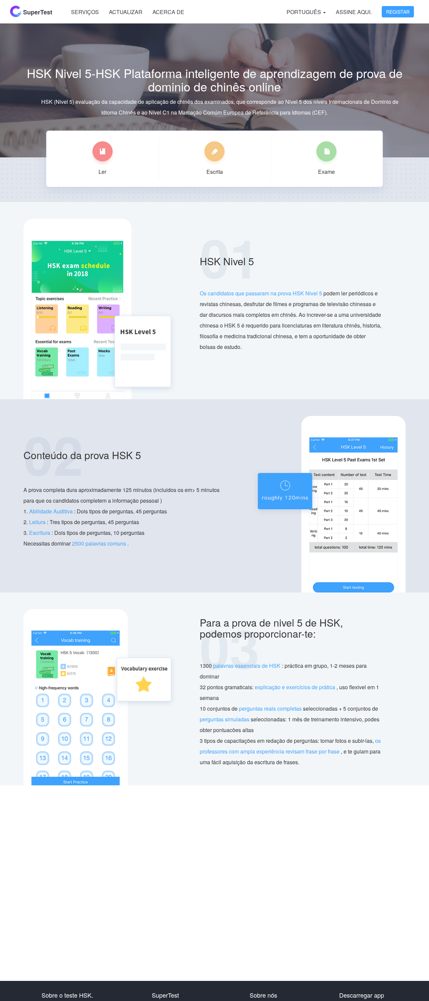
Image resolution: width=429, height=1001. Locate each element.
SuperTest (36, 12)
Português (304, 12)
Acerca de (168, 12)
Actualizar (125, 12)
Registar (398, 11)
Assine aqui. (354, 12)
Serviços (85, 12)
